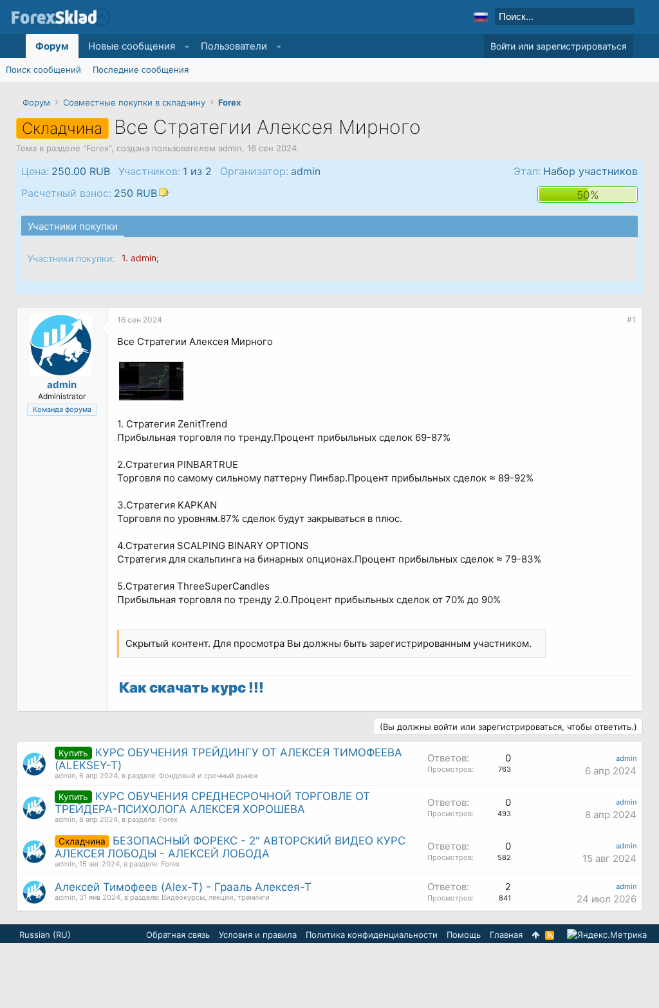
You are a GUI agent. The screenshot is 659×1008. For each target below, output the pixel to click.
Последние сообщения (141, 69)
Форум (52, 46)
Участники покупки (73, 226)
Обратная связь (178, 934)
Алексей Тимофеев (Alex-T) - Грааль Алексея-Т (183, 887)
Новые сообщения (131, 46)
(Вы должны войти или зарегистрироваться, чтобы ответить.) (508, 727)
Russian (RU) (45, 934)
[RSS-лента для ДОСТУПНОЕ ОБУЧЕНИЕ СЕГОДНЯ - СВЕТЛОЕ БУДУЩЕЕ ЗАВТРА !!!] (549, 935)
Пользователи (234, 46)
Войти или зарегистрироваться (558, 46)
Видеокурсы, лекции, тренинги (216, 897)
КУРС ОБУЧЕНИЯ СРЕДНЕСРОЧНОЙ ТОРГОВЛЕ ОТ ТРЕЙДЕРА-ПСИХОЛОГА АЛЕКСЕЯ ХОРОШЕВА (212, 803)
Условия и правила (258, 934)
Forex (97, 148)
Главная (506, 934)
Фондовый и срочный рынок (208, 775)
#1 (631, 319)
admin (230, 148)
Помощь (464, 934)
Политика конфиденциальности (372, 934)
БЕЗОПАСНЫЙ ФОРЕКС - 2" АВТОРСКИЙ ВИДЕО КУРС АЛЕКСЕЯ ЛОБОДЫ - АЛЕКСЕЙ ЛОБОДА (230, 847)
